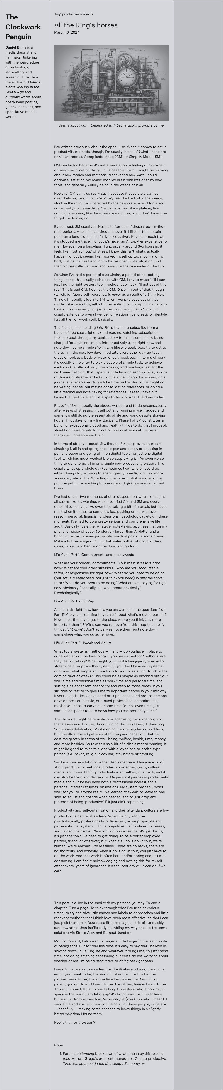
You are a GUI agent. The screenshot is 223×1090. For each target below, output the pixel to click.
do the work (64, 856)
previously (81, 147)
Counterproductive (150, 1058)
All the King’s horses (86, 25)
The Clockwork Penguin (23, 27)
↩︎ (143, 1063)
